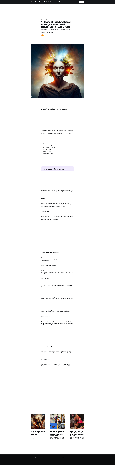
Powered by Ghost (81, 457)
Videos (63, 457)
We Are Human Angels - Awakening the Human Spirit (45, 1)
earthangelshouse (47, 34)
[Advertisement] (57, 7)
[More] (66, 2)
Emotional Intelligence (45, 19)
